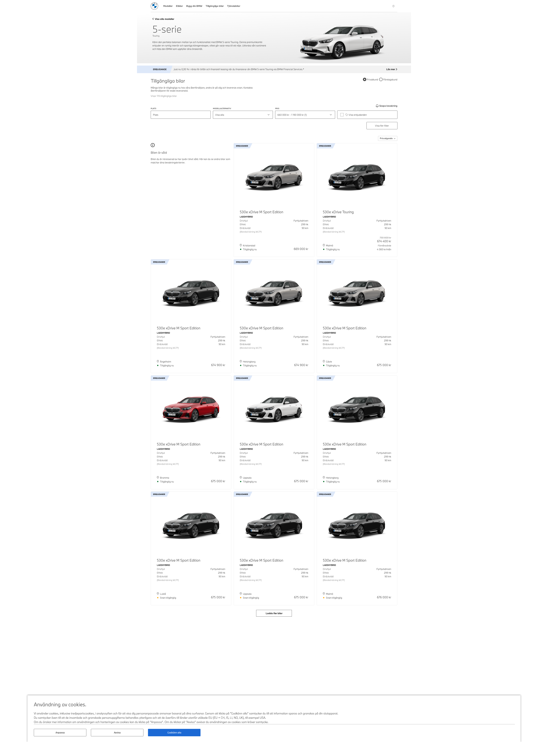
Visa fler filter (382, 125)
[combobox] (243, 115)
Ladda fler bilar (274, 613)
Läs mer (390, 69)
